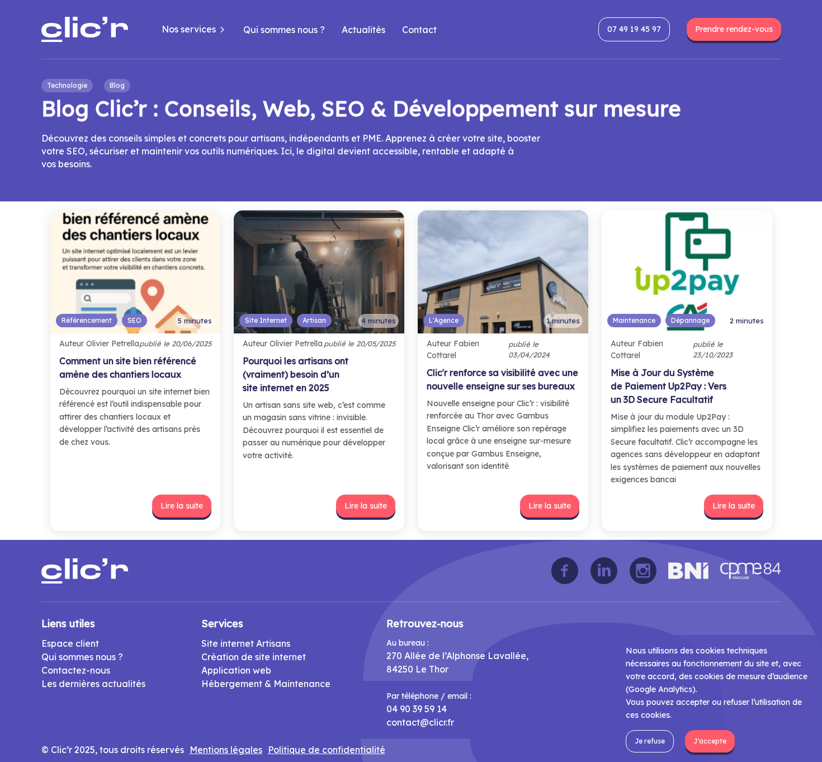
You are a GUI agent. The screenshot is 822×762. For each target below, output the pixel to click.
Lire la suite (181, 506)
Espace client (70, 643)
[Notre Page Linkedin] (604, 571)
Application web (236, 670)
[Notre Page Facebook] (565, 571)
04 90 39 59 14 (416, 708)
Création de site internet (253, 656)
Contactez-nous (75, 670)
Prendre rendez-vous (734, 29)
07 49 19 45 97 (634, 29)
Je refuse (650, 741)
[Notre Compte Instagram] (643, 571)
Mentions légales (226, 749)
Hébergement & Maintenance (265, 683)
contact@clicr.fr (420, 722)
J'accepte (709, 741)
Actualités (363, 29)
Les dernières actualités (93, 683)
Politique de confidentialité (326, 749)
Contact (419, 29)
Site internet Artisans (245, 643)
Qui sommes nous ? (284, 29)
